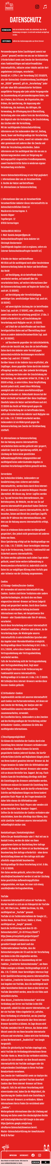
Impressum (13, 1155)
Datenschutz (24, 1155)
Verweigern (6, 30)
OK (45, 1162)
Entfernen (6, 41)
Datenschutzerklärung (10, 1163)
